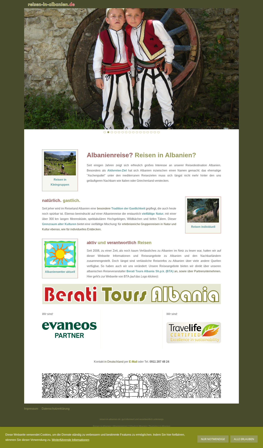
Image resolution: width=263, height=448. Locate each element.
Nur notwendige (213, 439)
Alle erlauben (244, 439)
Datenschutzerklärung (56, 408)
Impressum (31, 408)
